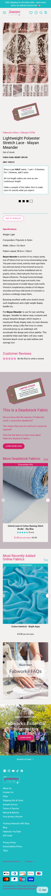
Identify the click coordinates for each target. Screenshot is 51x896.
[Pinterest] (22, 770)
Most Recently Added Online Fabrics (19, 557)
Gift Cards (7, 835)
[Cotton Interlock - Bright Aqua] (25, 594)
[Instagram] (9, 770)
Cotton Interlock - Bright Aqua (25, 626)
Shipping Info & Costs (13, 800)
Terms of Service (11, 808)
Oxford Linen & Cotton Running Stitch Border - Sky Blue (25, 527)
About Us (7, 788)
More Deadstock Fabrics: (22, 459)
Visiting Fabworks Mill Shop (16, 823)
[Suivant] (48, 500)
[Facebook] (5, 770)
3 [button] (27, 696)
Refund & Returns (11, 812)
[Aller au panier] (45, 13)
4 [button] (29, 696)
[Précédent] (3, 500)
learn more (25, 737)
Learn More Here (14, 446)
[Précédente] (6, 52)
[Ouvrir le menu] (4, 12)
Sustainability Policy (12, 846)
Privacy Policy (9, 842)
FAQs (5, 796)
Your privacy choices (13, 816)
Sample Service (10, 804)
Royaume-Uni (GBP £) (11, 862)
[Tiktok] (17, 770)
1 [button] (21, 696)
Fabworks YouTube (12, 831)
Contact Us (8, 792)
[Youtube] (13, 770)
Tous (45, 459)
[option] (25, 53)
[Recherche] (41, 13)
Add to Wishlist (13, 218)
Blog (5, 827)
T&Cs (5, 850)
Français (28, 862)
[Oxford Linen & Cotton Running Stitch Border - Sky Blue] (25, 493)
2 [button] (24, 696)
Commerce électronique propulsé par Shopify (22, 888)
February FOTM (28, 132)
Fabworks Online (11, 132)
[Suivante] (44, 52)
